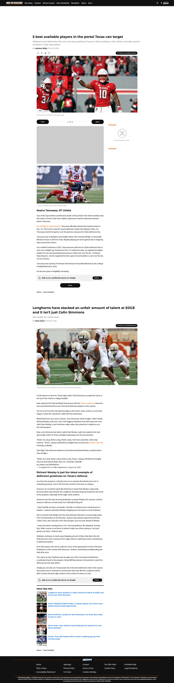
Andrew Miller (41, 48)
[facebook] (161, 3)
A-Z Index (67, 672)
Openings (67, 664)
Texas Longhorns (87, 403)
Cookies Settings (89, 672)
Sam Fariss (40, 321)
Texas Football (48, 292)
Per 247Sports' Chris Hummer (49, 226)
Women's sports (49, 3)
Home (39, 292)
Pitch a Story (41, 668)
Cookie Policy (109, 668)
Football (38, 3)
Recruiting (29, 3)
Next (98, 122)
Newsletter (75, 3)
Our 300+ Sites (110, 664)
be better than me (95, 443)
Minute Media (26, 677)
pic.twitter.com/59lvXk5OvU (48, 465)
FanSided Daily (130, 664)
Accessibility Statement (45, 672)
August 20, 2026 (74, 467)
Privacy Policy (69, 668)
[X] (157, 3)
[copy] (49, 53)
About (83, 3)
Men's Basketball (63, 3)
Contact (86, 664)
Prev (43, 122)
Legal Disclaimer (131, 668)
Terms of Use (88, 668)
